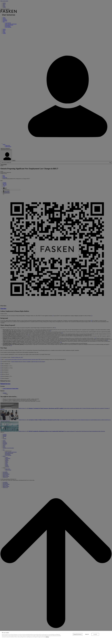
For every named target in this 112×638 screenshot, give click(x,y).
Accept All (95, 634)
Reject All (87, 634)
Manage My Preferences (78, 634)
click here (47, 636)
